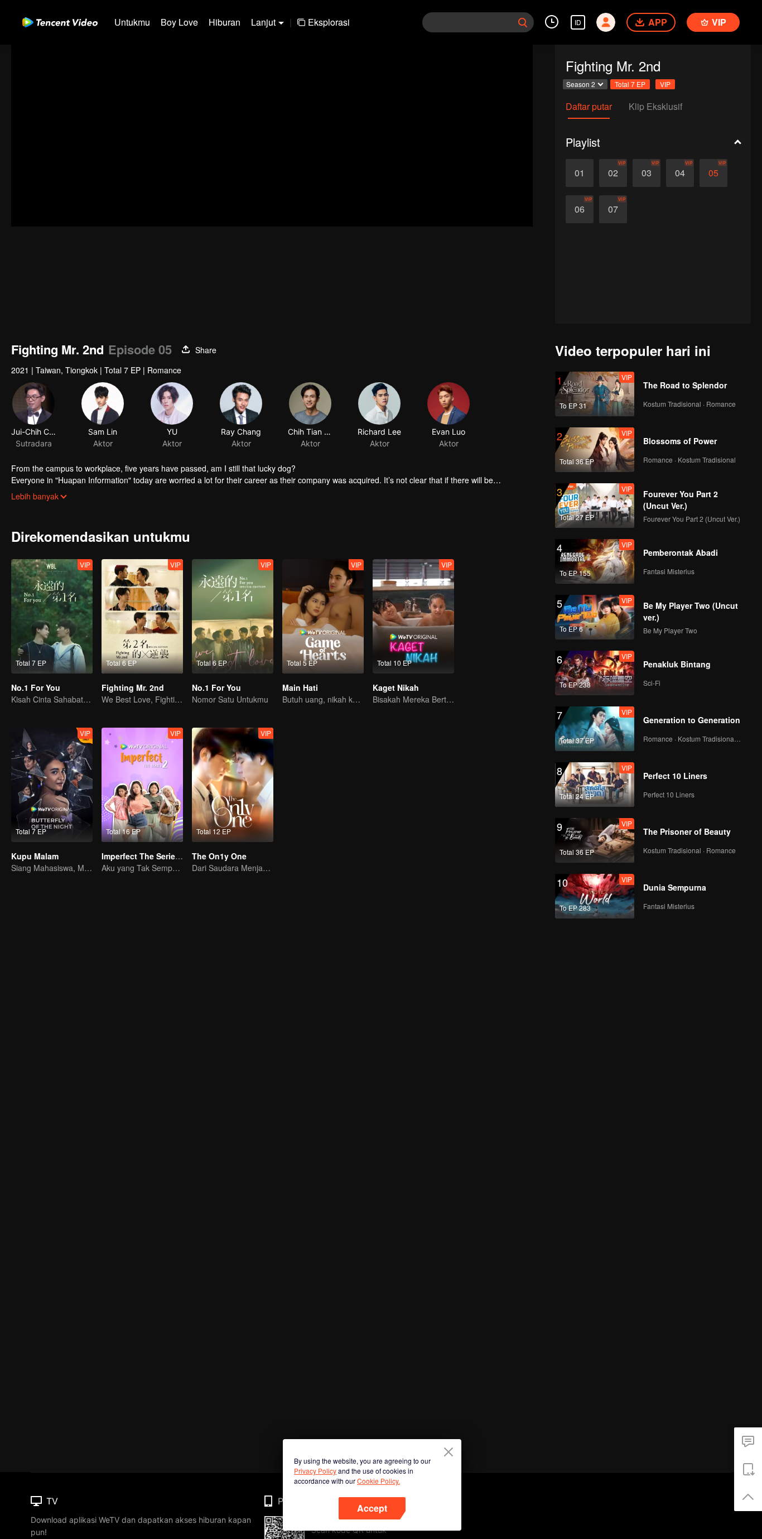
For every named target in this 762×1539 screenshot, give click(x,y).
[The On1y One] (232, 785)
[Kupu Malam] (52, 785)
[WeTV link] (60, 22)
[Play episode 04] (680, 173)
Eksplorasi (329, 22)
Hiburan (224, 22)
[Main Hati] (323, 616)
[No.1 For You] (52, 616)
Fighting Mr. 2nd (133, 687)
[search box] (522, 22)
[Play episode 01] (580, 173)
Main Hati (300, 687)
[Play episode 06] (580, 209)
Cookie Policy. (378, 1480)
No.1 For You (35, 687)
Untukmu (132, 22)
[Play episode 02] (613, 173)
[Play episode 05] (713, 173)
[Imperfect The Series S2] (142, 785)
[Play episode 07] (613, 209)
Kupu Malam (35, 856)
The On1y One (219, 856)
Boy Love (179, 22)
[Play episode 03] (646, 173)
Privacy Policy (315, 1470)
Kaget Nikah (396, 687)
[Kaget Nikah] (413, 616)
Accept (372, 1508)
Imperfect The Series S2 (146, 856)
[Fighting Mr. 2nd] (142, 616)
